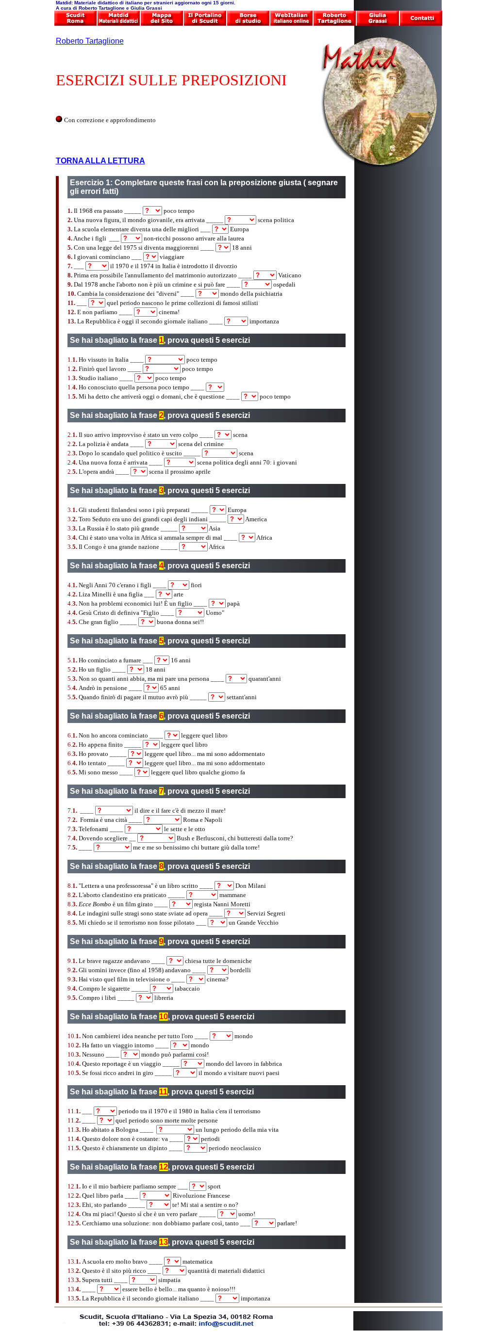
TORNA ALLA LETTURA (100, 161)
